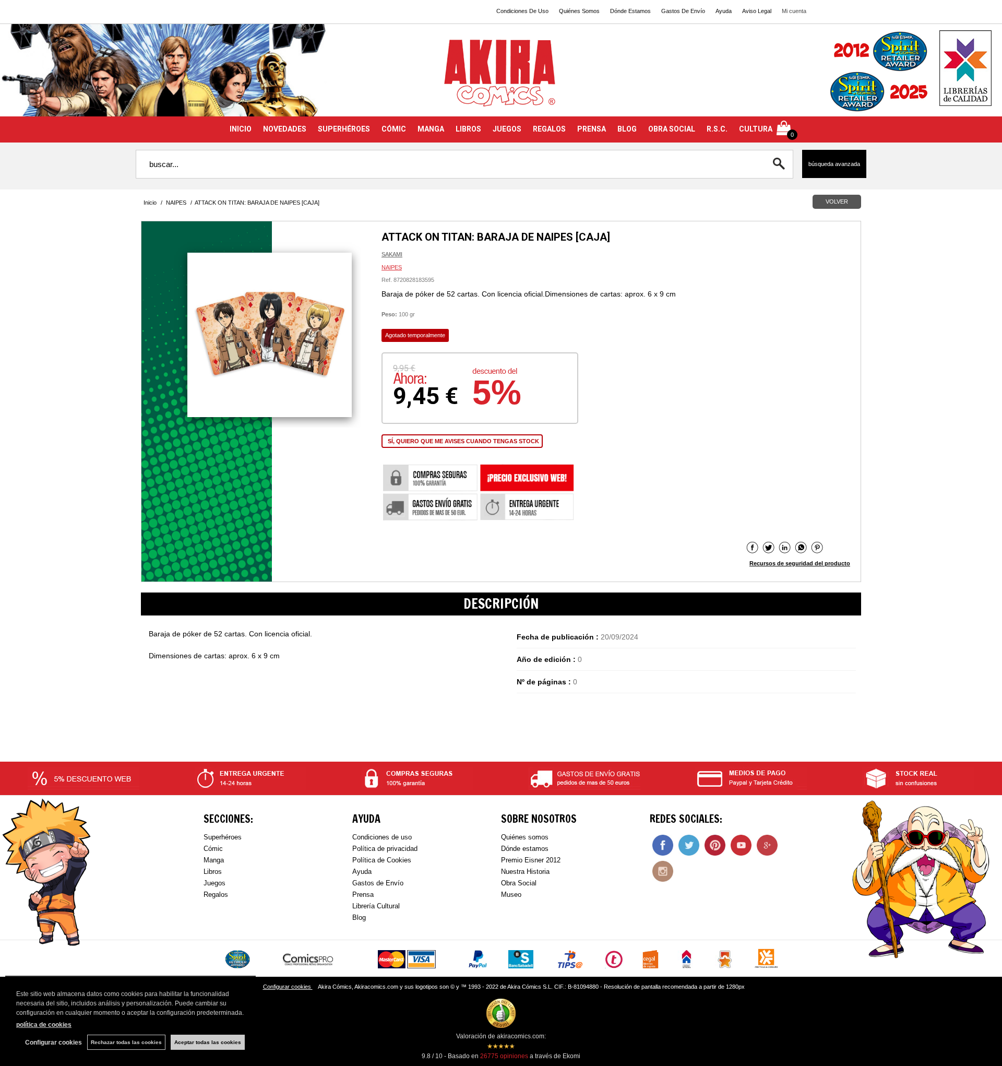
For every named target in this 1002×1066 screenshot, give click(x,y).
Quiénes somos (524, 837)
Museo (511, 894)
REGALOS (549, 129)
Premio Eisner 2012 (530, 860)
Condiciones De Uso (522, 11)
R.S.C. (717, 129)
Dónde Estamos (630, 11)
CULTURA (755, 129)
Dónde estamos (524, 848)
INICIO (241, 129)
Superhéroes (223, 837)
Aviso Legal (756, 11)
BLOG (627, 129)
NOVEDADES (284, 129)
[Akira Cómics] (501, 76)
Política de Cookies (381, 860)
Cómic (213, 848)
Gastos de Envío (377, 883)
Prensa (363, 894)
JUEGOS (507, 129)
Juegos (214, 883)
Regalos (216, 894)
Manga (214, 860)
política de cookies (43, 1024)
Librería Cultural (376, 906)
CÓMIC (393, 129)
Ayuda (723, 11)
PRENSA (591, 129)
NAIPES (391, 267)
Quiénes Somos (579, 11)
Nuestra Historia (525, 871)
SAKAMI (391, 254)
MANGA (431, 129)
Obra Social (518, 883)
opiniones (504, 1056)
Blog (359, 917)
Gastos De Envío (683, 11)
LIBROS (468, 129)
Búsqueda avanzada (834, 164)
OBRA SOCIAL (671, 129)
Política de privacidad (385, 848)
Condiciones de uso (382, 837)
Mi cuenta (794, 11)
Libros (213, 871)
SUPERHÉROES (344, 129)
